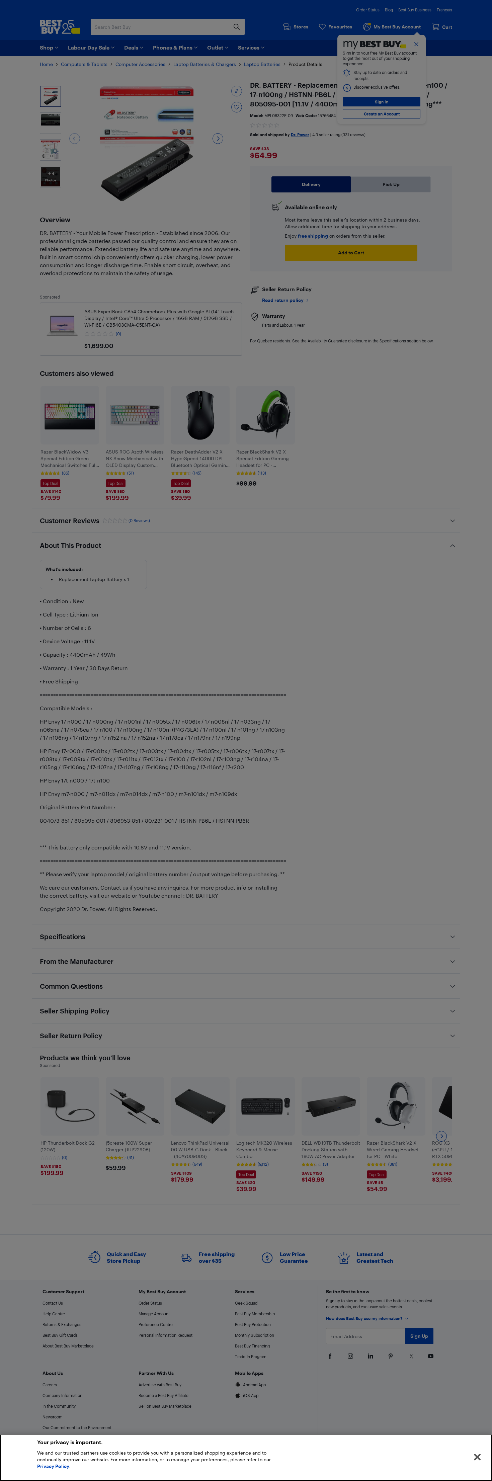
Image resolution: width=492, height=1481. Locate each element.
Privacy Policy (53, 1466)
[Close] (477, 1457)
